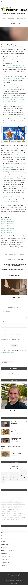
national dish (11, 509)
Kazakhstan (11, 505)
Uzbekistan (16, 517)
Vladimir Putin (5, 519)
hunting (4, 505)
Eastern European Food (6, 538)
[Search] (26, 2)
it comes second (11, 194)
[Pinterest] (24, 2)
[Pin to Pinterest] (19, 259)
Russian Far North (6, 513)
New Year (22, 254)
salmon (14, 513)
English (5, 362)
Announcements (11, 18)
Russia (14, 511)
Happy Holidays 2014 (7, 226)
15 (21, 475)
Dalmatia (13, 501)
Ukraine (10, 517)
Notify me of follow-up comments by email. (11, 339)
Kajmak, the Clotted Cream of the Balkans (19, 422)
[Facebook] (9, 575)
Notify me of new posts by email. (8, 343)
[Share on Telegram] (21, 259)
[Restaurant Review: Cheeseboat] (5, 440)
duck (19, 501)
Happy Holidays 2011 (7, 232)
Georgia (16, 503)
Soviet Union (13, 515)
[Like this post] (15, 259)
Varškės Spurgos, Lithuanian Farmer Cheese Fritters (13, 117)
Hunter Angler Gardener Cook (8, 550)
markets (9, 507)
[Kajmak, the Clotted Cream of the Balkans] (5, 424)
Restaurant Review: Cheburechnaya (10, 446)
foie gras (9, 503)
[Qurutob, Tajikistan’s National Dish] (5, 432)
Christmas (4, 254)
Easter (3, 503)
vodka (12, 519)
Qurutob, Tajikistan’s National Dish (18, 430)
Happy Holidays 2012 (7, 230)
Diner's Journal (4, 535)
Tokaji (19, 515)
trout (4, 517)
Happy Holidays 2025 (14, 297)
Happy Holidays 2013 (7, 228)
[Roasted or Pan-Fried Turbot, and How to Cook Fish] (5, 454)
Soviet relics (5, 515)
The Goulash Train (5, 562)
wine (17, 519)
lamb (3, 507)
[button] (2, 290)
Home (3, 18)
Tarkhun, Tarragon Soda (12, 186)
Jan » (6, 484)
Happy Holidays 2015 (7, 223)
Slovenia (20, 513)
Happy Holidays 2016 (7, 221)
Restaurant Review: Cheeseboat (16, 439)
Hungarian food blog (13, 254)
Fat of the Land (4, 544)
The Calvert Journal (5, 556)
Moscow (4, 509)
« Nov (2, 484)
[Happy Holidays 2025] (14, 287)
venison (23, 517)
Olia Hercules (4, 553)
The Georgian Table (5, 559)
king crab (18, 505)
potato (9, 511)
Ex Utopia (3, 541)
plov (3, 511)
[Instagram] (23, 2)
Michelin (16, 507)
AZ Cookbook (4, 529)
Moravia (22, 507)
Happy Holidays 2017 (7, 219)
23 (24, 477)
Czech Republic (5, 501)
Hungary (22, 503)
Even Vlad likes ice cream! (10, 201)
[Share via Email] (22, 259)
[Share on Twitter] (18, 259)
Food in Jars (4, 547)
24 (3, 479)
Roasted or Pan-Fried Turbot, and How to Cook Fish (18, 452)
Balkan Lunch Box (5, 532)
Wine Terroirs (4, 565)
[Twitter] (21, 2)
